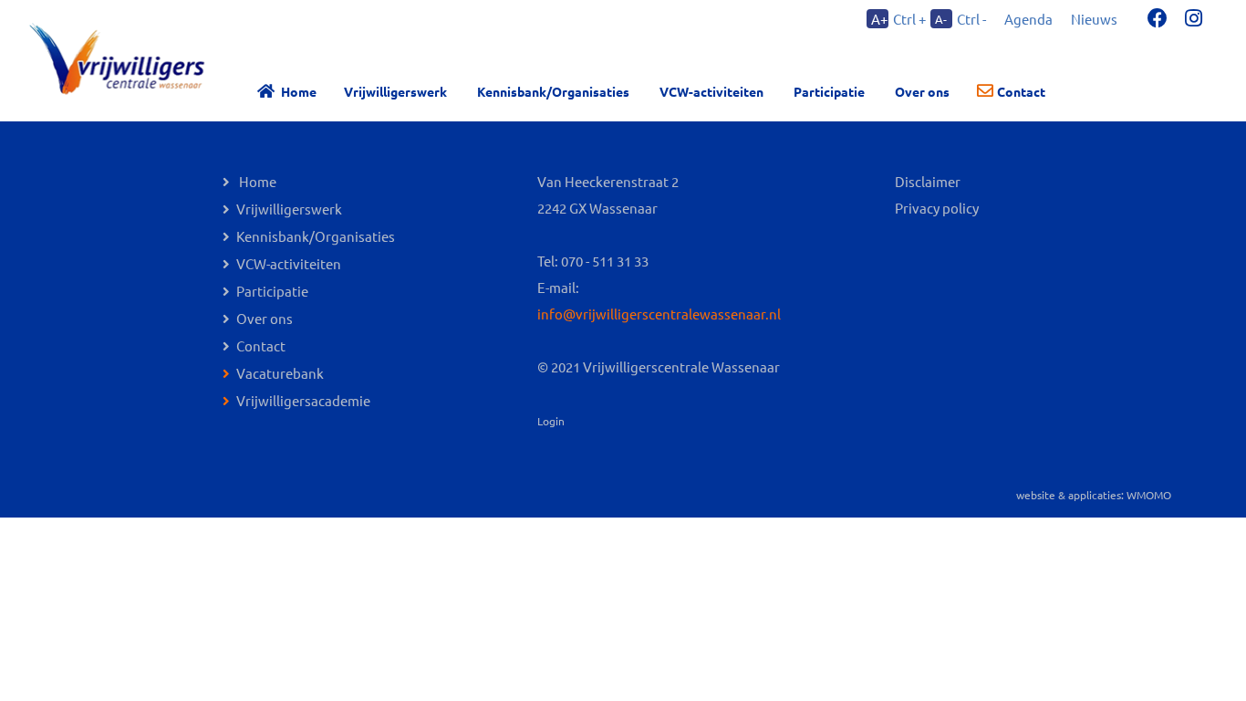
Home (299, 91)
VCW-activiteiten (711, 91)
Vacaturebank (280, 373)
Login (551, 420)
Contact (1021, 91)
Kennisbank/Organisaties (553, 91)
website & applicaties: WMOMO (1093, 494)
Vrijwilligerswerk (395, 91)
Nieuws (1094, 18)
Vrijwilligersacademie (303, 400)
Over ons (264, 318)
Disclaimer (927, 181)
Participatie (829, 91)
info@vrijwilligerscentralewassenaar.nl (659, 313)
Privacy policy (937, 207)
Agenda (1028, 18)
